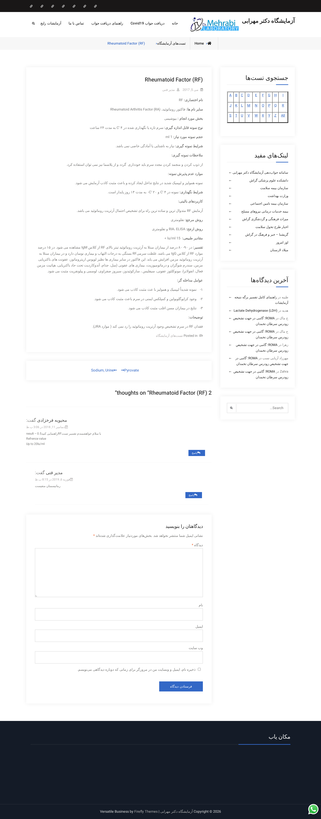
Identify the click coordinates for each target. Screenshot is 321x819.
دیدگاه (197, 545)
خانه (175, 23)
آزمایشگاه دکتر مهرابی (268, 21)
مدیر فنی (168, 89)
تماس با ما (76, 23)
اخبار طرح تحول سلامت (271, 227)
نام (201, 605)
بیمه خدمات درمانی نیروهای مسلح (264, 211)
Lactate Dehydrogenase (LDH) (255, 310)
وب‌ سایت (196, 648)
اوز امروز (282, 242)
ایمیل (199, 626)
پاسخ (194, 453)
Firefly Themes (146, 811)
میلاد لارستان (279, 250)
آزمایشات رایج (50, 23)
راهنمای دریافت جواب (107, 23)
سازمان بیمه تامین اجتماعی (269, 203)
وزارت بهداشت (278, 196)
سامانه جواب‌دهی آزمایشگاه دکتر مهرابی (260, 172)
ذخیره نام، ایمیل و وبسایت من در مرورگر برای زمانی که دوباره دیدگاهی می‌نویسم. (136, 669)
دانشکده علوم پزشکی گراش (268, 180)
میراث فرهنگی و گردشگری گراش (265, 219)
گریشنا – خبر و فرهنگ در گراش (266, 234)
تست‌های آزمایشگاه (171, 43)
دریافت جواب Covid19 (148, 23)
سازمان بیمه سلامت (274, 188)
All (283, 115)
